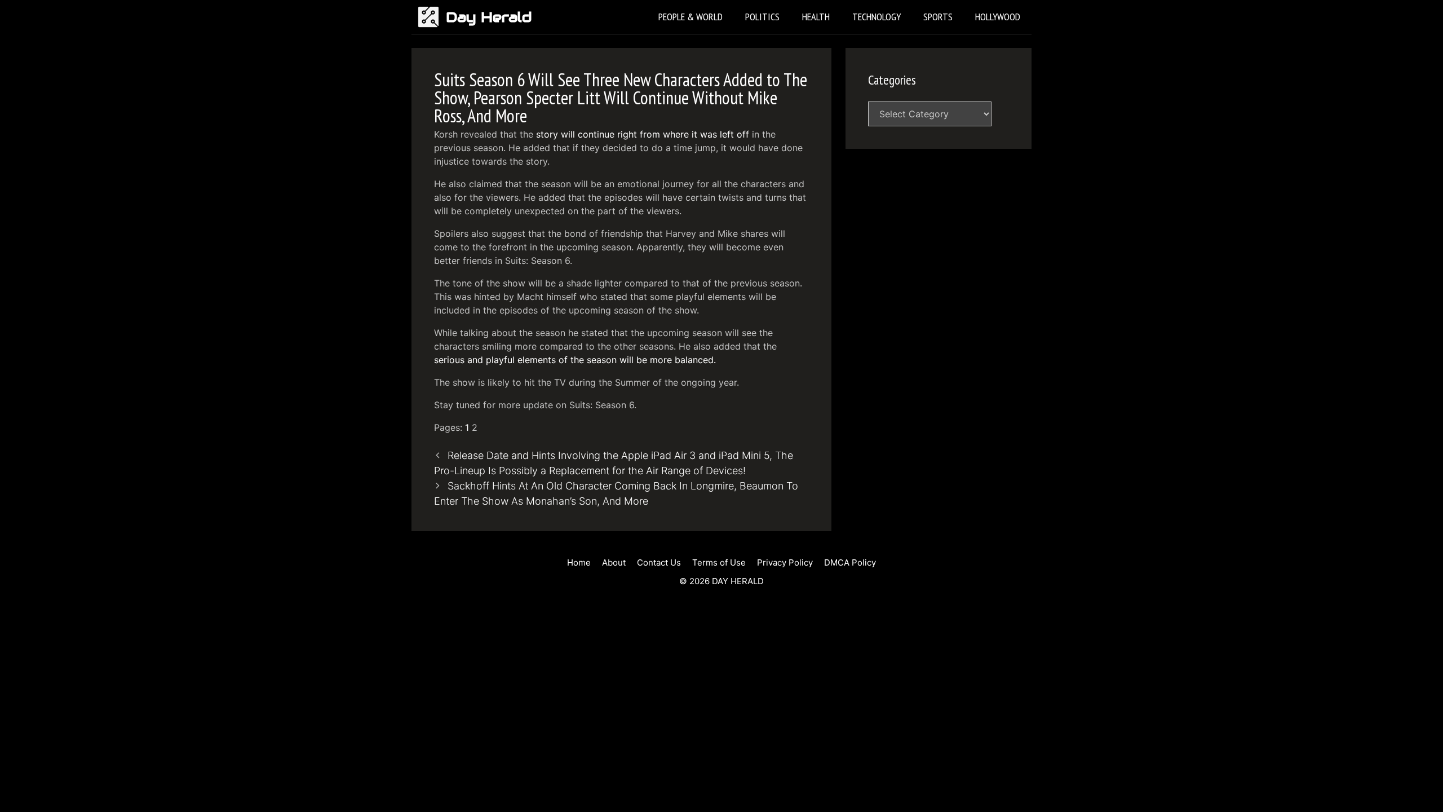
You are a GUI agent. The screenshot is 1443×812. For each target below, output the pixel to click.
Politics (762, 16)
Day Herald (489, 17)
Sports (938, 16)
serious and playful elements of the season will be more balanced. (575, 359)
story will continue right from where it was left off (642, 134)
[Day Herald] (431, 17)
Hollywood (997, 16)
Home (579, 562)
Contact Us (659, 562)
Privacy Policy (785, 562)
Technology (876, 16)
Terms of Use (719, 562)
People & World (690, 16)
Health (816, 16)
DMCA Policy (850, 562)
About (614, 562)
